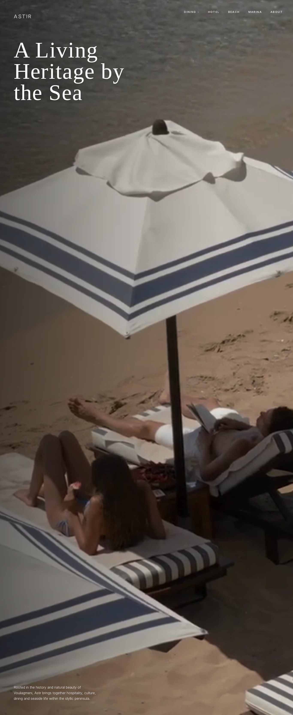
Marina (255, 12)
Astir (23, 16)
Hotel (214, 12)
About (276, 12)
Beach (234, 12)
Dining (190, 12)
